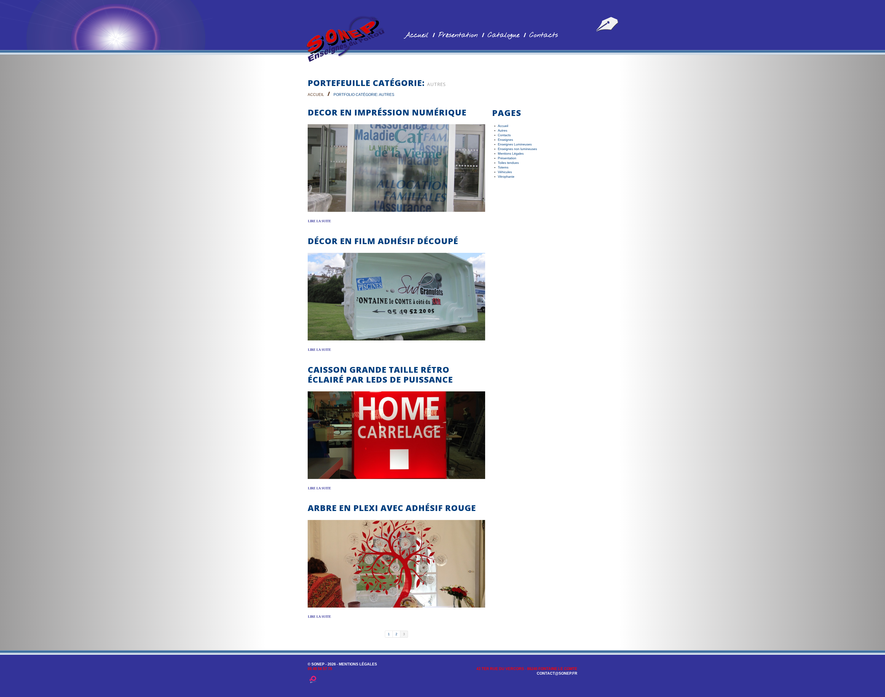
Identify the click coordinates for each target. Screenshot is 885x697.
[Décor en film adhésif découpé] (396, 296)
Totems (503, 167)
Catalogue (503, 35)
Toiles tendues (508, 163)
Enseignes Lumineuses (515, 144)
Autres (502, 130)
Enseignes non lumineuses (517, 149)
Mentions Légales (511, 153)
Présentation (458, 35)
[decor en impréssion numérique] (396, 168)
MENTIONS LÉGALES (358, 664)
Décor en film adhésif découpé (383, 241)
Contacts (543, 35)
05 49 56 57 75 (320, 669)
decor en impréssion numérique (387, 112)
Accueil (416, 35)
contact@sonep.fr (557, 673)
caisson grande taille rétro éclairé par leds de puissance (380, 374)
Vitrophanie (506, 176)
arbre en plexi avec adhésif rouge (392, 508)
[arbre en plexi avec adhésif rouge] (396, 564)
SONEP (317, 664)
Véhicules (505, 172)
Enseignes (505, 140)
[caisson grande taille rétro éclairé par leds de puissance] (396, 435)
